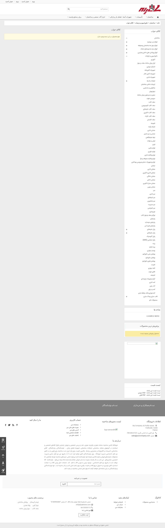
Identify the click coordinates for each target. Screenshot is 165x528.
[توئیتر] (9, 425)
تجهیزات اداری (151, 77)
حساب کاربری (75, 420)
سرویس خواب (151, 98)
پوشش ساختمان (23, 502)
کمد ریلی (152, 286)
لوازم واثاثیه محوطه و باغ (147, 158)
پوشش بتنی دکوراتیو (149, 254)
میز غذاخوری (151, 201)
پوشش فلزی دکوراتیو (148, 261)
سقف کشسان (151, 120)
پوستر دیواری (151, 250)
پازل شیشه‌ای (151, 229)
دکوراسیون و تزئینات (141, 23)
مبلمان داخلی (151, 180)
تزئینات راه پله (151, 81)
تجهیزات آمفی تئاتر (149, 74)
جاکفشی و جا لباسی (149, 88)
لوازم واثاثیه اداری (150, 155)
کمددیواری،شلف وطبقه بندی (146, 293)
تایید (64, 484)
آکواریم (153, 59)
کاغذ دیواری (151, 268)
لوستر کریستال (34, 502)
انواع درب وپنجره (152, 42)
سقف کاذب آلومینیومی (148, 105)
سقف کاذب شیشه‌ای (149, 109)
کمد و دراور (151, 289)
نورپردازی (152, 211)
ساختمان (150, 17)
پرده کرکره (152, 247)
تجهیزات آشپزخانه (150, 70)
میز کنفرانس (151, 208)
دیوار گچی (36, 505)
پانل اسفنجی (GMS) (149, 240)
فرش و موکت (151, 141)
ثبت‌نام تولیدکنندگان (110, 405)
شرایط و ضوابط (118, 502)
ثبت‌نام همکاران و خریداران (144, 405)
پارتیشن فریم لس (150, 226)
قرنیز (153, 144)
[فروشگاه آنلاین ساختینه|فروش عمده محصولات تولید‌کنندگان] (149, 9)
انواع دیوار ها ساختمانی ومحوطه (147, 45)
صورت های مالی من (72, 427)
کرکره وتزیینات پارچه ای (148, 279)
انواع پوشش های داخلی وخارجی (147, 52)
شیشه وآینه (151, 127)
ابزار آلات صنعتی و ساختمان (95, 17)
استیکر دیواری (151, 67)
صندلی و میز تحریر (149, 134)
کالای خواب (151, 272)
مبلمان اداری (151, 169)
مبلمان (153, 166)
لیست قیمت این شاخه (153, 391)
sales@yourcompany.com (141, 436)
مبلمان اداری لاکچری (149, 173)
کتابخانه (153, 275)
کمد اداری (152, 282)
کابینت (153, 265)
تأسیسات (139, 17)
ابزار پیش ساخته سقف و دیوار (146, 63)
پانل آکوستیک (151, 236)
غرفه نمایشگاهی (150, 137)
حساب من (120, 505)
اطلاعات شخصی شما (72, 433)
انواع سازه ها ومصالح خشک (149, 49)
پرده (154, 243)
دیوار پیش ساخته (24, 508)
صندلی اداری (151, 130)
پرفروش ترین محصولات (149, 326)
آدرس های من (74, 430)
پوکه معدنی (27, 505)
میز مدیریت (151, 204)
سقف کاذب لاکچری (149, 112)
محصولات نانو (153, 300)
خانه (158, 23)
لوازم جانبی (151, 148)
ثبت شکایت (84, 515)
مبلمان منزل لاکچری (149, 183)
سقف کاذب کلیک (150, 116)
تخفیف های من (74, 435)
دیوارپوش (152, 91)
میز (154, 190)
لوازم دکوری (151, 151)
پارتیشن (152, 219)
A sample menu (152, 316)
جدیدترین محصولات (149, 502)
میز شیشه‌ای (151, 197)
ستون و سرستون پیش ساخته (146, 95)
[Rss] (13, 425)
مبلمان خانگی (151, 176)
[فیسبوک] (5, 425)
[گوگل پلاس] (17, 425)
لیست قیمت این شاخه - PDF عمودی (149, 393)
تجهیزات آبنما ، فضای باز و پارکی (120, 17)
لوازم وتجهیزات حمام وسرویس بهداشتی (143, 162)
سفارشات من (75, 425)
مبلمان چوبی (151, 187)
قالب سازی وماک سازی (150, 296)
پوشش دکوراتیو (150, 257)
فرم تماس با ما (86, 510)
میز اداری (152, 194)
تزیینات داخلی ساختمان (148, 84)
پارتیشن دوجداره (150, 222)
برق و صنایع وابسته (75, 17)
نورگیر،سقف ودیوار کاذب (148, 215)
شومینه (153, 123)
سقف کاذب (152, 102)
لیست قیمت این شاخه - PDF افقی (149, 395)
